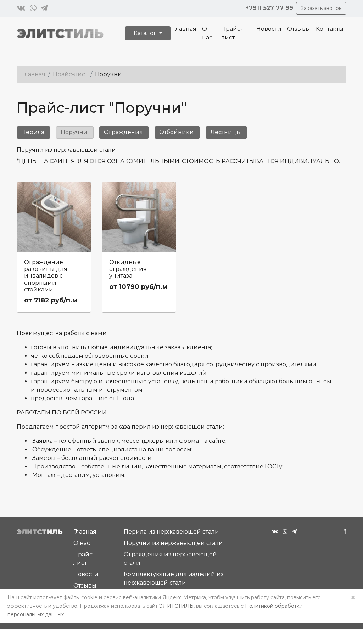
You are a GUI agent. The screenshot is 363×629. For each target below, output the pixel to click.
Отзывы (298, 29)
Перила (32, 132)
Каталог (146, 33)
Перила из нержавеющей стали (171, 531)
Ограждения (123, 132)
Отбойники (176, 132)
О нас (207, 33)
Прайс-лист (231, 33)
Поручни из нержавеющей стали (173, 543)
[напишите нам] (21, 8)
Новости (268, 29)
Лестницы (225, 132)
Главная (184, 29)
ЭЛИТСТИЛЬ (176, 606)
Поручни (74, 132)
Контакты (330, 29)
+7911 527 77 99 (269, 8)
